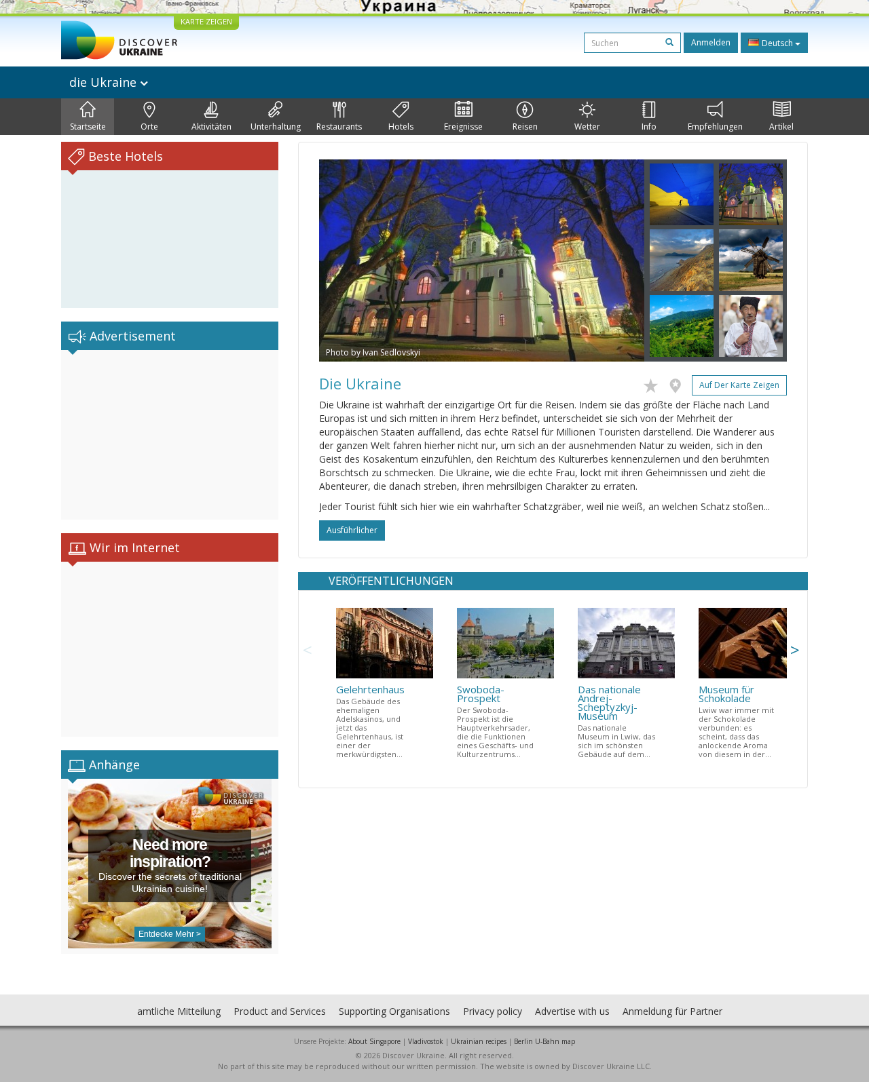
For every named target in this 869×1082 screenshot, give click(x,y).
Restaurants (339, 126)
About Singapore (374, 1041)
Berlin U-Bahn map (544, 1041)
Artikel (781, 126)
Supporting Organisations (394, 1011)
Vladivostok (425, 1041)
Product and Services (280, 1011)
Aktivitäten (211, 126)
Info (649, 126)
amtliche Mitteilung (179, 1011)
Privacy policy (492, 1011)
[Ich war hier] (678, 383)
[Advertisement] (170, 435)
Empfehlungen (715, 126)
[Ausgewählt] (654, 383)
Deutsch (777, 43)
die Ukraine (104, 82)
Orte (149, 126)
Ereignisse (463, 126)
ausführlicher (352, 530)
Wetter (587, 126)
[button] (343, 260)
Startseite (88, 126)
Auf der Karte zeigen (739, 385)
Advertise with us (572, 1011)
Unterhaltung (276, 126)
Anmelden (711, 42)
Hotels (400, 126)
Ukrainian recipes (478, 1041)
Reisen (525, 126)
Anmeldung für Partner (672, 1011)
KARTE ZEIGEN (206, 21)
